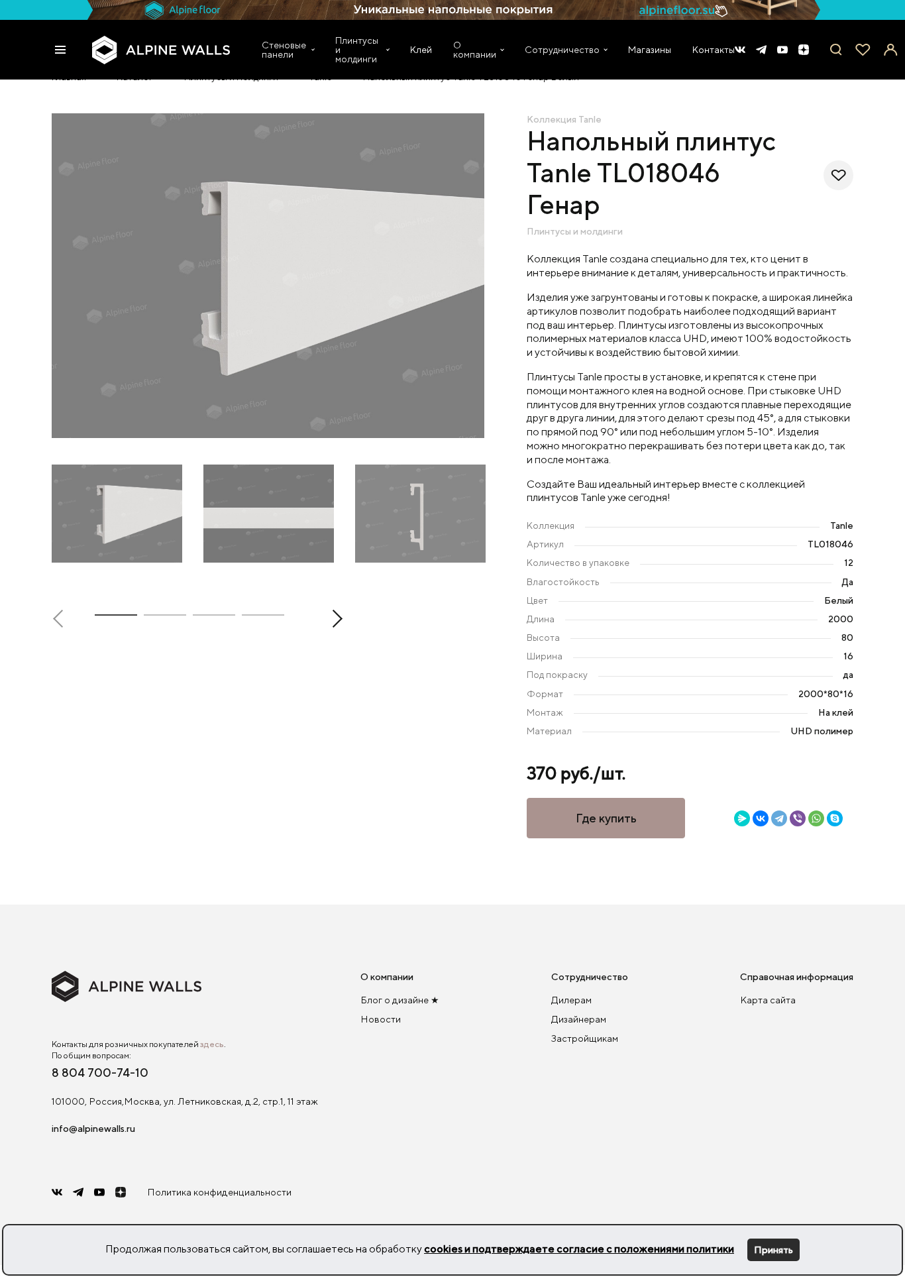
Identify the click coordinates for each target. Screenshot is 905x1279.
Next (333, 619)
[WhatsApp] (816, 818)
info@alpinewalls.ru (93, 1128)
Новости (380, 1019)
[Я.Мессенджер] (742, 818)
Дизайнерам (578, 1019)
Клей (421, 49)
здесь (212, 1044)
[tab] (116, 617)
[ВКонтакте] (761, 818)
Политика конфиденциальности (219, 1191)
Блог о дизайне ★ (399, 999)
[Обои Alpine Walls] (161, 50)
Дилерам (571, 999)
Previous (62, 619)
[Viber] (798, 818)
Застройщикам (584, 1038)
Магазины (649, 49)
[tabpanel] (268, 276)
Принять (773, 1249)
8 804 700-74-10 (100, 1072)
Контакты (713, 49)
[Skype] (835, 818)
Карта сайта (768, 999)
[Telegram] (779, 818)
